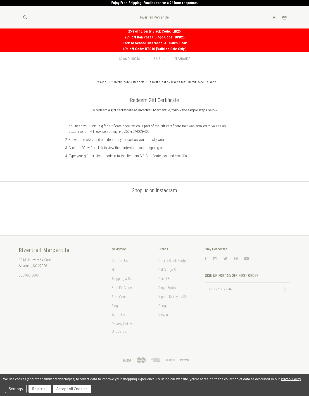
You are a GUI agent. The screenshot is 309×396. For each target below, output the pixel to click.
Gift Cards (119, 331)
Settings (16, 388)
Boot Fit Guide (122, 288)
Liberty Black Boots (172, 260)
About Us (118, 315)
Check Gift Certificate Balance (193, 82)
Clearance (182, 59)
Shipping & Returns (125, 279)
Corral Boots (167, 279)
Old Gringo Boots (170, 270)
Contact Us (120, 260)
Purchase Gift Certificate (112, 82)
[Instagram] (215, 259)
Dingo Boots (167, 288)
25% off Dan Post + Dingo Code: (150, 37)
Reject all (39, 388)
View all (163, 315)
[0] (284, 17)
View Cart (90, 148)
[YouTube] (246, 259)
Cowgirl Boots (130, 59)
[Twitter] (225, 259)
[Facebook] (206, 259)
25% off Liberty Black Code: (150, 31)
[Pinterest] (236, 259)
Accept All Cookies (71, 388)
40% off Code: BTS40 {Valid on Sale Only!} (155, 49)
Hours (116, 270)
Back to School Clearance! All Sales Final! (154, 43)
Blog (115, 306)
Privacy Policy (122, 324)
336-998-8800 (29, 275)
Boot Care (119, 297)
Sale (157, 59)
